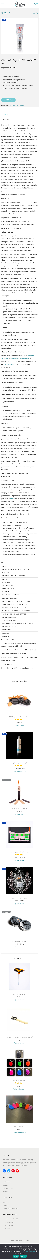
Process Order (8, 1188)
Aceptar (16, 1256)
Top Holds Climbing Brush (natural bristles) (19, 1037)
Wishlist (5, 1192)
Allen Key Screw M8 (19, 994)
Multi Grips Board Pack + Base (19, 852)
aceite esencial (8, 364)
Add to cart (8, 100)
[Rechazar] (37, 1251)
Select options (20, 771)
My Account (7, 1182)
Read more (20, 815)
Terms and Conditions (12, 1219)
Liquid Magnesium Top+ (19, 763)
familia (12, 499)
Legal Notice (9, 1225)
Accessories (14, 105)
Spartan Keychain (19, 1126)
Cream (21, 105)
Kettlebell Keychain (19, 1080)
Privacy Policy (9, 1222)
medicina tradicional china (19, 359)
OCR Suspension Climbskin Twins (19, 717)
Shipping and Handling (10, 1209)
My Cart (5, 1185)
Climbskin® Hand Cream (19, 898)
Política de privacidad (29, 1251)
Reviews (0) (7, 119)
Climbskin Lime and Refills (19, 809)
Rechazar (23, 1256)
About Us (6, 1202)
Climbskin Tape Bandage (19, 941)
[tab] (19, 114)
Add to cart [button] (20, 725)
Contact (6, 1205)
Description (7, 114)
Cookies (7, 1229)
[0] (35, 4)
